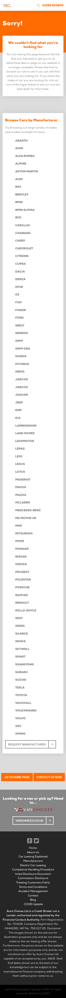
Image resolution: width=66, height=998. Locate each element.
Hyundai (22, 364)
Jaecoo (21, 379)
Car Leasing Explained (33, 856)
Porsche (22, 587)
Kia (17, 418)
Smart (20, 656)
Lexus (20, 464)
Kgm (18, 410)
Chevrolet (24, 248)
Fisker (20, 310)
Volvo (20, 718)
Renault (22, 603)
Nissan (21, 556)
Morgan (22, 549)
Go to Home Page (17, 777)
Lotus (20, 472)
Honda (20, 356)
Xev (18, 726)
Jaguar (21, 395)
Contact (33, 895)
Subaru (21, 672)
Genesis (21, 333)
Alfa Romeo (25, 156)
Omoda (21, 564)
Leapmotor (24, 441)
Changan (22, 233)
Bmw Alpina (25, 210)
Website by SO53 (39, 993)
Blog (33, 900)
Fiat (18, 302)
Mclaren (22, 502)
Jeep (19, 402)
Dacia (20, 271)
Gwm (19, 341)
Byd (18, 217)
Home (33, 848)
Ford (19, 317)
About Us (33, 852)
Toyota (21, 695)
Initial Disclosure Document (33, 874)
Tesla (20, 687)
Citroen (21, 256)
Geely (19, 325)
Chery (20, 240)
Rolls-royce (25, 610)
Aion (19, 148)
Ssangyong (24, 664)
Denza (20, 279)
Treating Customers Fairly (33, 882)
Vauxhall (23, 703)
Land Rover (25, 433)
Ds (17, 294)
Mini (18, 525)
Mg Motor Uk (25, 518)
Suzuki (20, 680)
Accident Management (33, 891)
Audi (19, 179)
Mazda (20, 495)
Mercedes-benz (28, 510)
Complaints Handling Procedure (33, 869)
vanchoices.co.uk (29, 820)
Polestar (23, 579)
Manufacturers (33, 861)
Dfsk (19, 287)
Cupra (20, 264)
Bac (18, 187)
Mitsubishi (24, 533)
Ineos (20, 371)
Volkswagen (25, 710)
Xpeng (20, 733)
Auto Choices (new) (17, 989)
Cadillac (22, 225)
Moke (19, 541)
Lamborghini (26, 425)
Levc (19, 456)
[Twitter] (36, 840)
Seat (19, 618)
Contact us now (49, 777)
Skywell (22, 649)
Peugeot (22, 572)
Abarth (21, 140)
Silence (21, 633)
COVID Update (33, 904)
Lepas (20, 448)
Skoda (20, 641)
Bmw (19, 202)
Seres (20, 626)
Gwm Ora (22, 348)
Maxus (20, 487)
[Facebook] (29, 840)
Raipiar (21, 595)
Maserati (22, 479)
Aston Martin (26, 171)
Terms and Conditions (33, 887)
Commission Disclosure (33, 878)
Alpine (20, 163)
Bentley (22, 194)
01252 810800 (52, 5)
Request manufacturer (27, 744)
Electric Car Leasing (33, 865)
